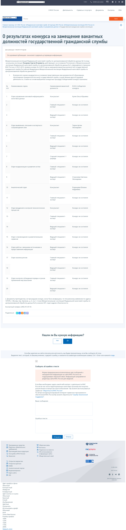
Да (68, 340)
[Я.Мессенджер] (17, 313)
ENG (120, 10)
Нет (57, 340)
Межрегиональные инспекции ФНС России (79, 25)
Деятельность (68, 10)
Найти (116, 18)
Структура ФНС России (56, 25)
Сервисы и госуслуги (84, 10)
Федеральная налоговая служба (37, 25)
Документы (100, 10)
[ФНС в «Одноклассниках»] (115, 2)
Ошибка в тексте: (41, 418)
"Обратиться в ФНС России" (53, 391)
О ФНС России (54, 10)
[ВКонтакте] (20, 313)
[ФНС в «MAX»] (122, 2)
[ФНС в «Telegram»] (119, 2)
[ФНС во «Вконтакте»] (112, 2)
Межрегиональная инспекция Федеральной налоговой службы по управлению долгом (30, 27)
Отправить (57, 437)
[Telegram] (25, 313)
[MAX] (27, 313)
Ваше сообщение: (41, 401)
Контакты (111, 10)
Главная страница (8, 25)
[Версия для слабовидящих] (86, 2)
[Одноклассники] (22, 313)
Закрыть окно (7, 529)
